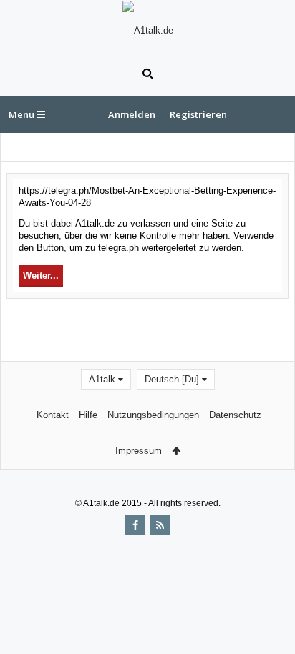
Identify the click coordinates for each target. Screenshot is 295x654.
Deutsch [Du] (172, 379)
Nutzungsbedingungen (153, 415)
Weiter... (41, 275)
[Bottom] (270, 627)
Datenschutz (235, 415)
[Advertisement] (150, 328)
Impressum (138, 450)
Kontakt (53, 415)
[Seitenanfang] (270, 597)
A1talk (102, 379)
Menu (23, 114)
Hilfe (88, 415)
